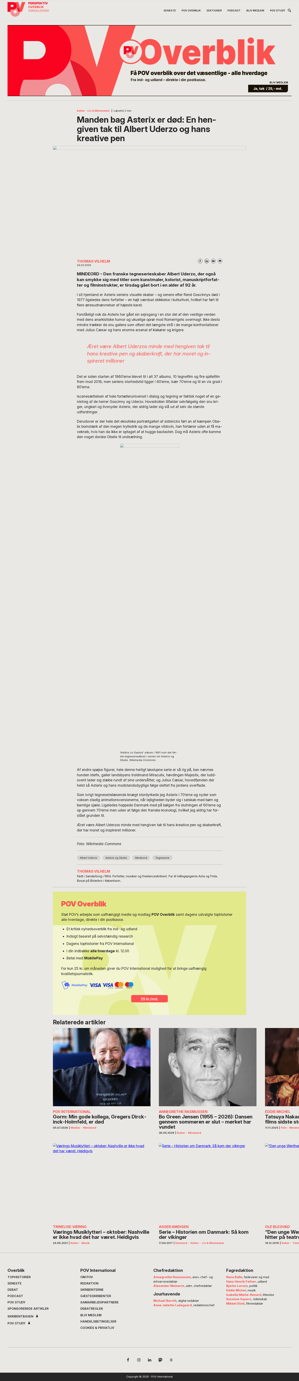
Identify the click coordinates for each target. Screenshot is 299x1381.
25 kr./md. (149, 999)
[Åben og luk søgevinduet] (289, 11)
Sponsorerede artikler (28, 1309)
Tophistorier (19, 1277)
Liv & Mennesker (98, 110)
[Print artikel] (220, 261)
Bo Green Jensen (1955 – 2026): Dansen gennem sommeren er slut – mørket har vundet (205, 1121)
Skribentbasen (20, 1316)
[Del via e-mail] (213, 261)
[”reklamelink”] (150, 60)
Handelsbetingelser (98, 1321)
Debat (13, 1290)
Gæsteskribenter (95, 1296)
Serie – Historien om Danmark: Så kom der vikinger (204, 1234)
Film (283, 1127)
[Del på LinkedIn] (206, 261)
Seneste (15, 1283)
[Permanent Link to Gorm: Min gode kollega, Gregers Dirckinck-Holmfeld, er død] (102, 1067)
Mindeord (141, 857)
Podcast (15, 1296)
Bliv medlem (90, 1315)
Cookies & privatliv (97, 1328)
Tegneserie (162, 857)
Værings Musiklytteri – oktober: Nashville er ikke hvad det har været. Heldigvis (101, 1234)
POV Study (16, 1302)
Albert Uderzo (88, 857)
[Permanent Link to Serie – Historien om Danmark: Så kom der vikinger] (207, 1182)
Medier (75, 1127)
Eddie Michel (236, 1290)
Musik (86, 1243)
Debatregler (91, 1309)
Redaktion (89, 1283)
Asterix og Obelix (116, 857)
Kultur (81, 110)
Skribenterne (92, 1290)
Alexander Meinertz (168, 1286)
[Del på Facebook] (200, 261)
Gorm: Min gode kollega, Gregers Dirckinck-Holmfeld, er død (99, 1119)
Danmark (181, 1243)
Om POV (86, 1277)
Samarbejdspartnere (99, 1302)
